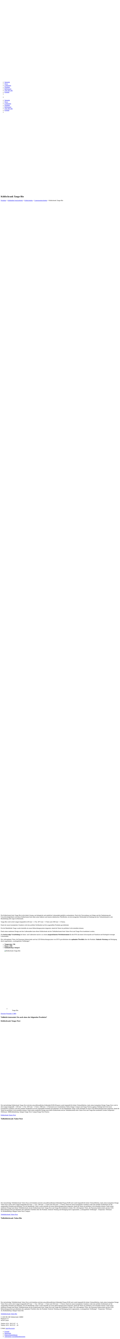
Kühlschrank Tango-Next (8, 1115)
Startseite (7, 82)
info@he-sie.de (10, 1328)
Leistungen (7, 85)
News (6, 84)
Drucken (3, 1013)
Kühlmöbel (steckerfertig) (15, 200)
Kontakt (6, 92)
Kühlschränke (28, 200)
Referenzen (7, 89)
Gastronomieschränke (40, 200)
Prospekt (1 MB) (11, 1013)
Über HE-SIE (8, 90)
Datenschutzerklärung (10, 1335)
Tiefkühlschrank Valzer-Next (9, 1214)
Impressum (7, 1333)
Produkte (7, 87)
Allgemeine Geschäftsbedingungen (14, 1336)
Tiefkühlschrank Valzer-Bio (9, 1314)
